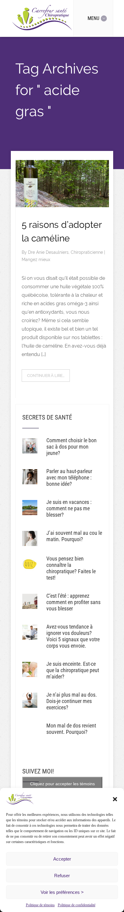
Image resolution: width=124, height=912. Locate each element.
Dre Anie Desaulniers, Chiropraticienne (66, 252)
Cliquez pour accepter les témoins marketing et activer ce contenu (62, 787)
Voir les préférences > (62, 892)
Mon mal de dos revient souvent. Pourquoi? (71, 728)
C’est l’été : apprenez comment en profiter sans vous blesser (73, 602)
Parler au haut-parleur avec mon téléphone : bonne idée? (69, 477)
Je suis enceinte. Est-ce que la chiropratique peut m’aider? (72, 670)
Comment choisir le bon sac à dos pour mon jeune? (71, 446)
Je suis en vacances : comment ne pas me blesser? (68, 508)
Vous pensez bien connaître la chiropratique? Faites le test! (71, 568)
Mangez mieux (36, 259)
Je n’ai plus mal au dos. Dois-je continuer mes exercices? (71, 701)
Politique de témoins (40, 905)
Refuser (62, 875)
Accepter (62, 858)
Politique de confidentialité (76, 905)
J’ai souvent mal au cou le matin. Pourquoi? (74, 536)
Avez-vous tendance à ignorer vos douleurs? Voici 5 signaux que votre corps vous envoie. (73, 636)
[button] (115, 799)
